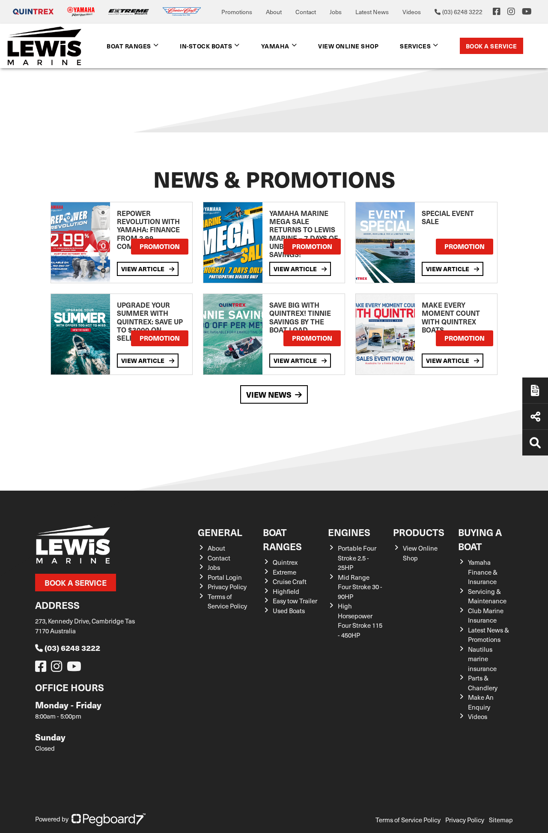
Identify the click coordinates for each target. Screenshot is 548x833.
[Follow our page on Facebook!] (496, 11)
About (274, 11)
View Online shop (348, 46)
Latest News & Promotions (488, 634)
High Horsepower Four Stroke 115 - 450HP (360, 620)
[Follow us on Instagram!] (58, 668)
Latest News (372, 11)
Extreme (284, 572)
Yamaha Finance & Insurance (482, 571)
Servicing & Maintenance (487, 596)
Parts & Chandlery (482, 682)
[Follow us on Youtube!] (76, 668)
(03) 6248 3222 (72, 647)
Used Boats (289, 610)
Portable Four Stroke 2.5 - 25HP (357, 557)
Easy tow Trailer (295, 600)
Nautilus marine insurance (482, 658)
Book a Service (491, 46)
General (220, 532)
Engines (349, 532)
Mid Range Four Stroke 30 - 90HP (360, 586)
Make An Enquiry (481, 702)
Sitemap (501, 819)
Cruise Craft (290, 581)
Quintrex (285, 562)
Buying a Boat (480, 539)
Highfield (286, 591)
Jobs (336, 11)
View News (269, 394)
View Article (143, 268)
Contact (305, 11)
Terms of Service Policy (227, 601)
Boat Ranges (282, 539)
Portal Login (225, 577)
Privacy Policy (227, 586)
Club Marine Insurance (485, 615)
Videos (411, 11)
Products (418, 532)
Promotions (236, 11)
